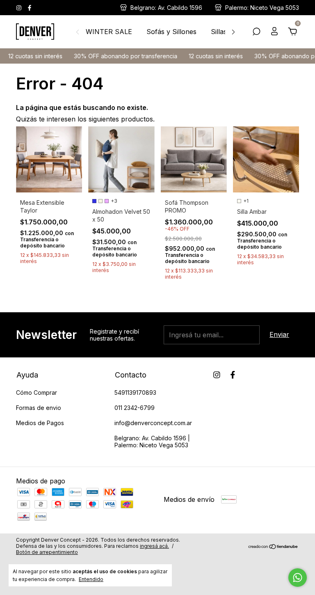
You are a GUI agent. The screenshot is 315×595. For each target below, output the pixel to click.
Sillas (219, 31)
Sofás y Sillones (171, 31)
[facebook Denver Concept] (29, 7)
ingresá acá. (154, 546)
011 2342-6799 (134, 407)
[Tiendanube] (273, 547)
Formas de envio (38, 407)
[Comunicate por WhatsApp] (297, 577)
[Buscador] (256, 32)
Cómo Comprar (36, 392)
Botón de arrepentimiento (47, 552)
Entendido (91, 579)
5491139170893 (135, 392)
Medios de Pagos (40, 422)
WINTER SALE (109, 31)
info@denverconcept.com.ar (153, 422)
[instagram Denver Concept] (19, 7)
